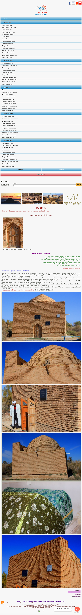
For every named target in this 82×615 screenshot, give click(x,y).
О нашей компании (7, 39)
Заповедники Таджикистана (10, 161)
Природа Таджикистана (8, 157)
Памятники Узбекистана (9, 103)
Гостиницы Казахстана (8, 32)
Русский (61, 169)
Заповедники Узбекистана (9, 106)
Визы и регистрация (8, 34)
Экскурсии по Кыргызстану (9, 65)
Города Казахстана (7, 43)
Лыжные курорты (7, 30)
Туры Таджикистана (7, 143)
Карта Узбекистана (7, 110)
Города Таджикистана (8, 154)
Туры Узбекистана (7, 90)
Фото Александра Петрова (9, 55)
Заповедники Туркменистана (10, 132)
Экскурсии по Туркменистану (10, 119)
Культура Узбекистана (8, 108)
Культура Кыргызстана (8, 82)
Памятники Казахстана (8, 48)
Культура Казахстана (8, 53)
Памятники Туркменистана (9, 130)
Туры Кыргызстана (7, 63)
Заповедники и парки (8, 50)
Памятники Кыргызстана (9, 77)
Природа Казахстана (8, 46)
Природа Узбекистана (8, 101)
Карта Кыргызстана (7, 84)
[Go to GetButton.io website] (77, 613)
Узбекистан (7, 87)
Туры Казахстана (7, 25)
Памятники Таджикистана (9, 159)
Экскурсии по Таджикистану (10, 145)
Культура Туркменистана (9, 135)
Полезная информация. (9, 70)
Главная (6, 19)
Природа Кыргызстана (8, 75)
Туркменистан (8, 113)
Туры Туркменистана (8, 116)
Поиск (15, 183)
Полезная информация (8, 41)
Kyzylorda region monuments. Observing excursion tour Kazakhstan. (29, 211)
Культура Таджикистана (8, 164)
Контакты (41, 174)
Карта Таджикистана (8, 166)
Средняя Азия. (6, 150)
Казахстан (7, 22)
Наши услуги (5, 36)
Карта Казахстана (7, 57)
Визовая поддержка (7, 68)
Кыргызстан (8, 60)
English (20, 169)
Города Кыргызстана (8, 72)
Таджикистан (8, 140)
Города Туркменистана (8, 125)
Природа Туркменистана (9, 128)
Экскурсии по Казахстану (9, 27)
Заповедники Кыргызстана (9, 79)
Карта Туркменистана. (8, 137)
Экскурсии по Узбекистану (9, 92)
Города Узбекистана (8, 99)
